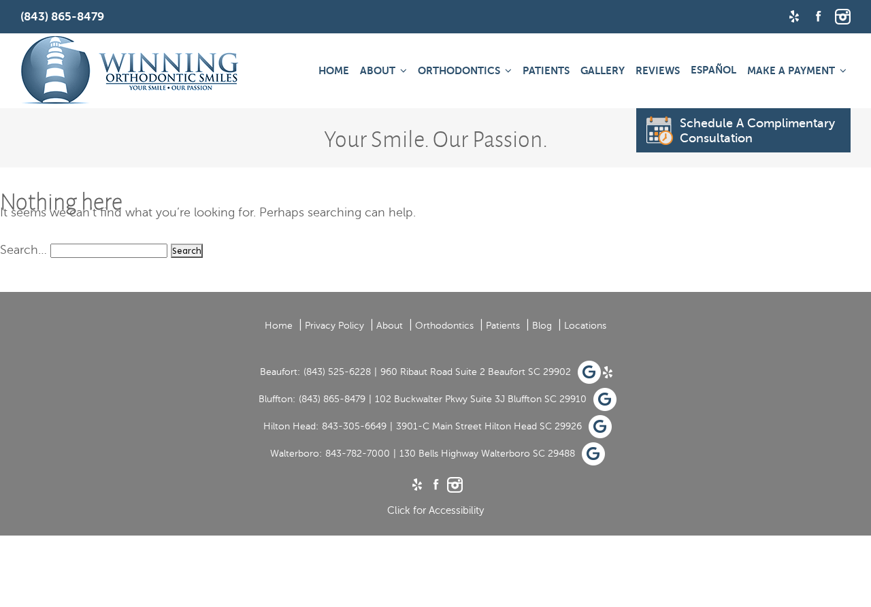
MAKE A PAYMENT (791, 70)
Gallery (602, 70)
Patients (546, 70)
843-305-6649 (354, 426)
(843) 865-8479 (332, 399)
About (377, 70)
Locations (585, 326)
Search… (23, 250)
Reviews (658, 70)
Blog (542, 326)
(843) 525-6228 (337, 372)
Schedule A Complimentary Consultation (757, 130)
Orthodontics (459, 70)
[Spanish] (713, 69)
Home (333, 70)
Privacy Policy (334, 326)
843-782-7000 (357, 453)
